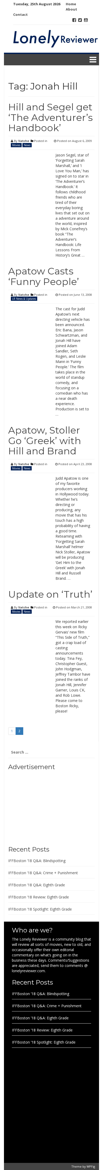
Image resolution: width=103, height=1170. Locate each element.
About (71, 9)
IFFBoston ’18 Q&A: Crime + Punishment (43, 872)
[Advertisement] (41, 806)
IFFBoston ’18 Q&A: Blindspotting (36, 860)
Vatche (23, 141)
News (27, 145)
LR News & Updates (24, 299)
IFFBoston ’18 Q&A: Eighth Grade (36, 884)
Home (71, 4)
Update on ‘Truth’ (50, 594)
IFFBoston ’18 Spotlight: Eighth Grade (40, 909)
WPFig (91, 1166)
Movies (16, 145)
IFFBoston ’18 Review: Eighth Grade (38, 896)
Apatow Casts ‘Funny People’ (43, 276)
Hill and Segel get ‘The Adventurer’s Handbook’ (50, 117)
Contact (20, 14)
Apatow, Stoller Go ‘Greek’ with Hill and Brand (44, 440)
